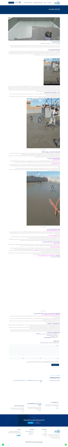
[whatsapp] (3, 445)
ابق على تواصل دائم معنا (28, 2)
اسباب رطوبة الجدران (55, 402)
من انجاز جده (49, 2)
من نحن (45, 2)
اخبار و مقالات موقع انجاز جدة (37, 2)
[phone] (66, 445)
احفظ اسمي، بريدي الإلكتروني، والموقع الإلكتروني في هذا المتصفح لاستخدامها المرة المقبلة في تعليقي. (42, 361)
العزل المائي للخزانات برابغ (19, 405)
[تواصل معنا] (20, 2)
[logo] (56, 2)
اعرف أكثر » (57, 408)
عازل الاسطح (37, 250)
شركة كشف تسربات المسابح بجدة (46, 255)
